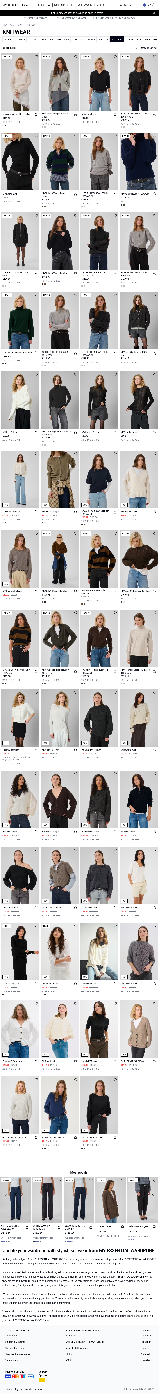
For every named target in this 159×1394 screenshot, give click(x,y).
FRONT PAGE (8, 25)
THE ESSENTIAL (43, 5)
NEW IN (6, 5)
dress (103, 1272)
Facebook (145, 1341)
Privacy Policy (11, 1389)
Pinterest (145, 1354)
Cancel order (12, 1360)
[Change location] (144, 4)
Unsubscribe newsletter (17, 1354)
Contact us (11, 1335)
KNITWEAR (31, 25)
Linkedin (145, 1360)
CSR (68, 1360)
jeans (43, 1276)
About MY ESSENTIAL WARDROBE (85, 1341)
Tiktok (143, 1348)
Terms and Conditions (31, 1389)
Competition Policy (15, 1348)
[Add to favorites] (36, 56)
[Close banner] (154, 13)
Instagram (146, 1335)
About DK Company (77, 1348)
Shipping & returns (15, 1341)
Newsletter (72, 1335)
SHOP (20, 25)
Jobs (69, 1354)
